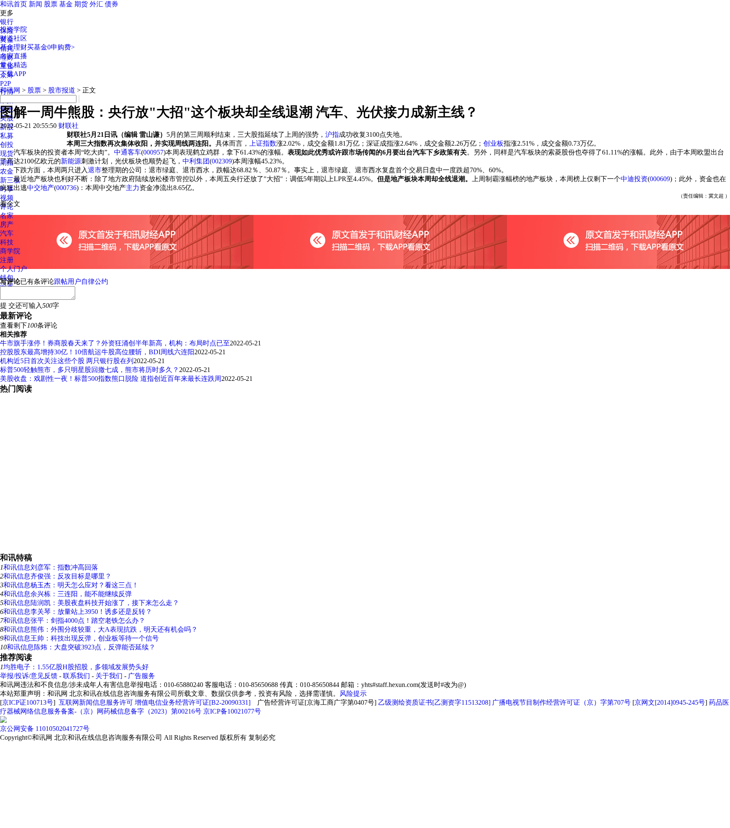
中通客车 (127, 152)
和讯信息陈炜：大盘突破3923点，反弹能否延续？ (81, 647)
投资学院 (13, 29)
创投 (7, 144)
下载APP (13, 73)
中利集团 (196, 161)
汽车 (7, 233)
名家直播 (13, 56)
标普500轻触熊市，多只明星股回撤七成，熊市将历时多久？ (89, 369)
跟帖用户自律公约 (81, 281)
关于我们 (109, 675)
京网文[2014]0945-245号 (670, 702)
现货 (7, 153)
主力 (132, 187)
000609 (660, 178)
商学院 (10, 251)
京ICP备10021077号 (232, 711)
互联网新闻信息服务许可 (96, 702)
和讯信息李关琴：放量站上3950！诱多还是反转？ (77, 611)
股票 (50, 4)
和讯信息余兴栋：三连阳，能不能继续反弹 (67, 593)
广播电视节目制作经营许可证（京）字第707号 (561, 702)
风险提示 (353, 693)
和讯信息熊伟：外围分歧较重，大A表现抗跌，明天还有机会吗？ (100, 629)
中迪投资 (634, 178)
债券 (111, 4)
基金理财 (13, 47)
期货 (81, 4)
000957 (153, 152)
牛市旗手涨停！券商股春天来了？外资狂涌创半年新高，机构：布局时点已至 (115, 343)
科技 (7, 242)
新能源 (71, 161)
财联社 (68, 125)
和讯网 (10, 90)
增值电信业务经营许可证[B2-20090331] (193, 702)
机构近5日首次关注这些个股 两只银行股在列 (66, 360)
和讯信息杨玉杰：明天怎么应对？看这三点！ (71, 585)
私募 (7, 135)
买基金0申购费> (51, 47)
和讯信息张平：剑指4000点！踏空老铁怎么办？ (74, 620)
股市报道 (61, 90)
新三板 (10, 180)
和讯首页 (13, 4)
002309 (222, 161)
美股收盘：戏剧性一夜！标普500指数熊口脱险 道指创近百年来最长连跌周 (110, 378)
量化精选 (13, 64)
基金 (66, 4)
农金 (7, 171)
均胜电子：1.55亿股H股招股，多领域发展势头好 (76, 667)
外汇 (96, 4)
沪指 (332, 134)
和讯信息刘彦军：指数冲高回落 (50, 567)
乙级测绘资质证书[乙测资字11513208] (434, 702)
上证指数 (262, 143)
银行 (7, 21)
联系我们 (76, 675)
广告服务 (141, 675)
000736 (66, 187)
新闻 (35, 4)
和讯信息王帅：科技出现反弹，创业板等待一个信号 (81, 638)
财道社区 (13, 38)
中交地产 (40, 187)
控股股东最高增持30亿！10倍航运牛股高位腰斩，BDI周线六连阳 (97, 352)
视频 (7, 197)
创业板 (493, 143)
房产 (7, 224)
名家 (7, 215)
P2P (5, 83)
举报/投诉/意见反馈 (28, 675)
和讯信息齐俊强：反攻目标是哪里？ (57, 576)
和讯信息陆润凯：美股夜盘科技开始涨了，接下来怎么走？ (91, 602)
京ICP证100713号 (27, 702)
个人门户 (13, 268)
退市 (94, 170)
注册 (7, 259)
